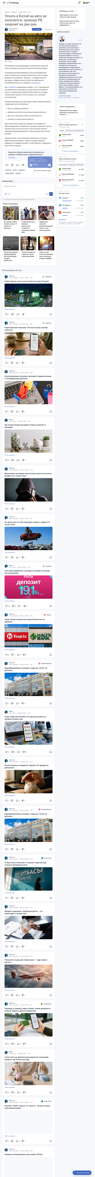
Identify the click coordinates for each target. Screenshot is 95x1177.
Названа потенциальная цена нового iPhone (24, 1154)
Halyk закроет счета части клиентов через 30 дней (27, 281)
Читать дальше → (10, 309)
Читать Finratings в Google (43, 170)
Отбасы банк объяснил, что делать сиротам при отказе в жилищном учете (25, 863)
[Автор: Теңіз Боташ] (6, 420)
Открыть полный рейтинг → (71, 151)
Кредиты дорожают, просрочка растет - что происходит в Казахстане (24, 912)
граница (18, 173)
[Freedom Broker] (86, 3)
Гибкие (62, 130)
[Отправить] (51, 194)
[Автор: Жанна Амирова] (6, 276)
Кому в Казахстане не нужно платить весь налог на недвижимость (69, 23)
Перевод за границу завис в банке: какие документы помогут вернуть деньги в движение (28, 1009)
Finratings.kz (35, 83)
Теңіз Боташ (12, 421)
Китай (15, 170)
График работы (9, 173)
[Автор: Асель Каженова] (6, 371)
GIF (9, 194)
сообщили (12, 87)
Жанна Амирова (13, 28)
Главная (7, 12)
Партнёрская (79, 164)
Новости (14, 12)
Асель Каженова (13, 372)
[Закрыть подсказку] (50, 158)
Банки (11, 419)
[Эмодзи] (46, 193)
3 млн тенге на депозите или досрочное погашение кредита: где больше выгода (27, 1058)
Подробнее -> (12, 157)
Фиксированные (79, 130)
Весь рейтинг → (63, 219)
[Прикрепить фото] (5, 193)
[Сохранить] (51, 314)
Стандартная (71, 164)
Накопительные (70, 130)
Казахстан (8, 170)
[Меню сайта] (4, 2)
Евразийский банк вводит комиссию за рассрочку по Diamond (68, 112)
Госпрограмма (63, 164)
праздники (21, 170)
